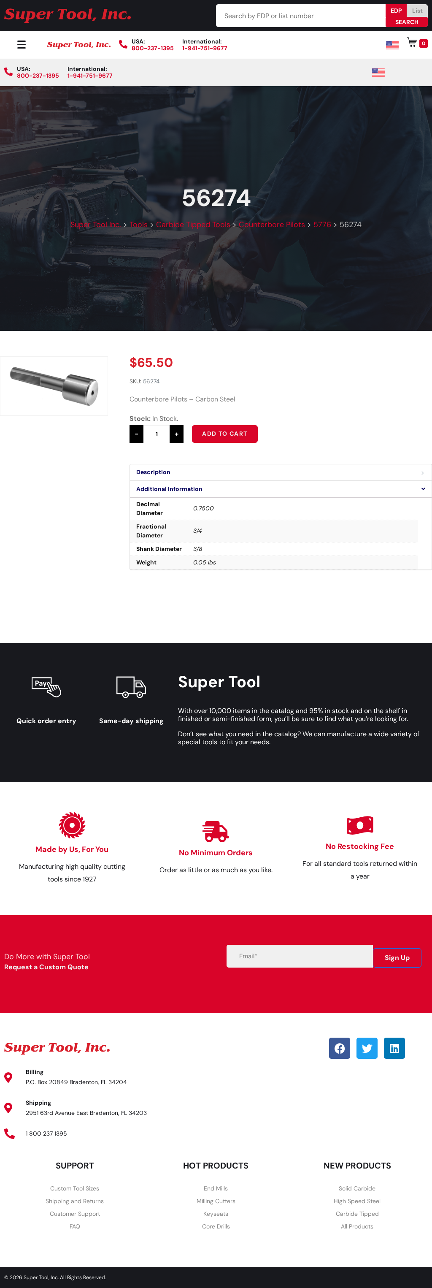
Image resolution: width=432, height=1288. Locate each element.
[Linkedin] (394, 1048)
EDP (396, 10)
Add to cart (224, 433)
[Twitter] (367, 1048)
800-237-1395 (153, 48)
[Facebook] (339, 1048)
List (417, 10)
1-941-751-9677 (204, 48)
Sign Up (397, 957)
